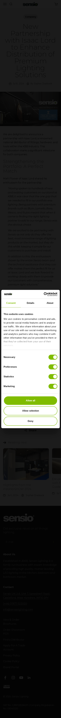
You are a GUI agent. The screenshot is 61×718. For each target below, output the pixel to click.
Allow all (30, 400)
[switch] (52, 366)
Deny (30, 421)
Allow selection (30, 410)
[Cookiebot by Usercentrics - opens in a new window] (43, 294)
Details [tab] (30, 303)
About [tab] (50, 303)
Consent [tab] (11, 303)
